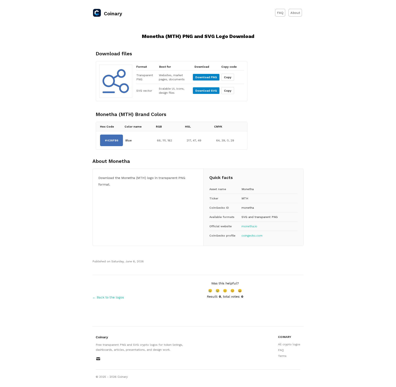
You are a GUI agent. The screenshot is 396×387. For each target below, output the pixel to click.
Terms (282, 355)
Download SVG (206, 90)
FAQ (280, 13)
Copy (227, 77)
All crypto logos (289, 344)
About (295, 13)
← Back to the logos (108, 297)
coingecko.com (252, 235)
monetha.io (249, 226)
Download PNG (206, 77)
